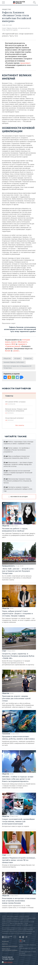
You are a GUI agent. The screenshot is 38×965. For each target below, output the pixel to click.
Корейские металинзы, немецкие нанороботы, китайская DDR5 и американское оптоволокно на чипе (18, 740)
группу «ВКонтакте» (19, 342)
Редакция (5, 941)
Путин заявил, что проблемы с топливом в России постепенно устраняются (17, 450)
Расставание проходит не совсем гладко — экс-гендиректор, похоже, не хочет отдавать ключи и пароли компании (18, 616)
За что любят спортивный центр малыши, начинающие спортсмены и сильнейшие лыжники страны (18, 574)
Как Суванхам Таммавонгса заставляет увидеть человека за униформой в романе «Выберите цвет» (18, 532)
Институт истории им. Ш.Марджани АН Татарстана (17, 367)
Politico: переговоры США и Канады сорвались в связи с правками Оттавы (18, 442)
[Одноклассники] (9, 377)
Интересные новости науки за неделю (18, 822)
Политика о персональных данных (9, 949)
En (24, 941)
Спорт (4, 651)
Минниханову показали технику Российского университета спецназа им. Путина (18, 481)
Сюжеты (9, 396)
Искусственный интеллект (14, 419)
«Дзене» (16, 351)
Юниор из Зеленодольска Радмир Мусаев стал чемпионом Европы (18, 862)
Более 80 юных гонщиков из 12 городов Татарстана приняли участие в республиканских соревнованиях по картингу (18, 659)
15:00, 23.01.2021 (7, 25)
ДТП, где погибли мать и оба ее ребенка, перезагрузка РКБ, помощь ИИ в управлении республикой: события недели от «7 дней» (18, 701)
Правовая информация (9, 946)
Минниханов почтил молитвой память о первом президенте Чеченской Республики (18, 472)
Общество (6, 9)
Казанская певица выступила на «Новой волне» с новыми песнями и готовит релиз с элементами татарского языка (19, 782)
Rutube (8, 351)
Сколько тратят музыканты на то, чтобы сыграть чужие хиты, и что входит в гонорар (19, 902)
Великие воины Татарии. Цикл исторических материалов (16, 411)
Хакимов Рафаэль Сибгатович (14, 362)
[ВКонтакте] (5, 377)
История (17, 358)
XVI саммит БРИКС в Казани (15, 403)
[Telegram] (17, 377)
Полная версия (7, 957)
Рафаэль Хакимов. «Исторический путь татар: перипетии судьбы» (16, 29)
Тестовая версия (8, 959)
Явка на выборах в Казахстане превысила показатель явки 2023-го (17, 457)
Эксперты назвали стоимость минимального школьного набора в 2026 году (18, 489)
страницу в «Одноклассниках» (16, 345)
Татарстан (28, 358)
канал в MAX (10, 344)
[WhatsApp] (13, 377)
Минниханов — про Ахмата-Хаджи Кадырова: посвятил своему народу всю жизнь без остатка (18, 464)
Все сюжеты (20, 425)
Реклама (5, 944)
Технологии (6, 733)
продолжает (25, 63)
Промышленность (8, 566)
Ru (20, 941)
